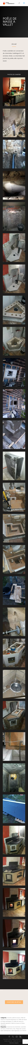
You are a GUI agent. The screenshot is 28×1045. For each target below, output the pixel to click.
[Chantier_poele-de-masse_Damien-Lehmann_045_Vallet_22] (14, 761)
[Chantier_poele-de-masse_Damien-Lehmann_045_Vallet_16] (14, 573)
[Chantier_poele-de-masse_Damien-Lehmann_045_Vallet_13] (14, 480)
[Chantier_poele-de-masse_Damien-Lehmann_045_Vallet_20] (14, 698)
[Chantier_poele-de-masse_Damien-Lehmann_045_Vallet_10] (14, 386)
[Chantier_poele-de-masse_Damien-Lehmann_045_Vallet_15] (14, 542)
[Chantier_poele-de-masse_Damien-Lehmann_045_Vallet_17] (14, 605)
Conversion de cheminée (13, 1027)
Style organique (15, 1030)
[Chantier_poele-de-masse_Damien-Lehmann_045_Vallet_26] (14, 885)
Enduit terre (9, 1028)
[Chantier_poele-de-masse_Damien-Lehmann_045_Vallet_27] (14, 916)
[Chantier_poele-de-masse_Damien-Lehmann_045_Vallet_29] (14, 979)
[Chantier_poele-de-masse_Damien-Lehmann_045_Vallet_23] (14, 792)
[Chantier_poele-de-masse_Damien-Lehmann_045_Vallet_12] (14, 449)
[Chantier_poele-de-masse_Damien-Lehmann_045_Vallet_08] (14, 324)
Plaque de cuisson (21, 1028)
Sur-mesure (23, 1030)
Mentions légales (14, 1043)
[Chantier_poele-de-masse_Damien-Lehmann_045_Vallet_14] (14, 511)
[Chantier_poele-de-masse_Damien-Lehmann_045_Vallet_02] (14, 137)
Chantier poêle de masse (13, 1017)
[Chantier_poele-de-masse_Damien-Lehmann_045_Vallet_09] (14, 355)
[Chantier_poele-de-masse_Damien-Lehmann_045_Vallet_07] (14, 293)
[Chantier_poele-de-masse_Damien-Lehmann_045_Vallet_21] (14, 729)
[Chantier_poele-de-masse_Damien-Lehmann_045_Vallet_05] (14, 230)
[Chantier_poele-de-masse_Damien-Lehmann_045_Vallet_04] (14, 199)
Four (14, 1028)
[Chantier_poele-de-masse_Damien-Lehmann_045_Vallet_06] (14, 262)
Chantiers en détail (14, 1002)
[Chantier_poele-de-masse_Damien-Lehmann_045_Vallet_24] (14, 823)
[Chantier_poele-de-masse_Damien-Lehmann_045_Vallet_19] (14, 667)
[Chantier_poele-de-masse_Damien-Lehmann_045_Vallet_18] (14, 636)
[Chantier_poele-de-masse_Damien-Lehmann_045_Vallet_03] (14, 168)
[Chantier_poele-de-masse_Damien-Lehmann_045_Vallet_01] (14, 106)
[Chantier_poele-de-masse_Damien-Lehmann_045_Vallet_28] (14, 948)
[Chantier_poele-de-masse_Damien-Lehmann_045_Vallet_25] (14, 854)
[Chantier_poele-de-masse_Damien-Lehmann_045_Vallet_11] (14, 418)
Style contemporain (6, 1030)
